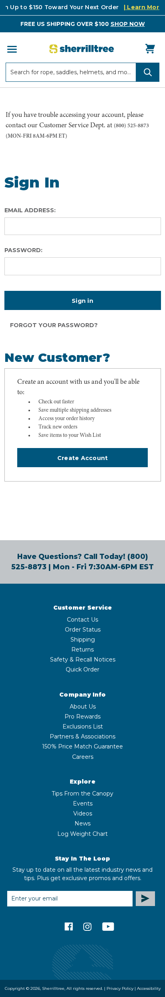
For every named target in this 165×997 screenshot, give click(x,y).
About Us (83, 706)
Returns (82, 649)
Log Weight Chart (82, 833)
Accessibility (149, 988)
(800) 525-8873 (131, 126)
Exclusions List (82, 726)
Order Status (83, 629)
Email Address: (30, 210)
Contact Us (82, 619)
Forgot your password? (54, 325)
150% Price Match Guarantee (82, 746)
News (82, 823)
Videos (82, 813)
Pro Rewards (82, 716)
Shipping (82, 639)
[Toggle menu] (11, 49)
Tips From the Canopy (82, 793)
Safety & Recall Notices (82, 659)
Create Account (82, 458)
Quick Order (82, 669)
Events (83, 803)
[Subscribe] (145, 898)
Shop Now (128, 24)
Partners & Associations (82, 736)
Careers (82, 756)
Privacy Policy (120, 988)
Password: (23, 250)
